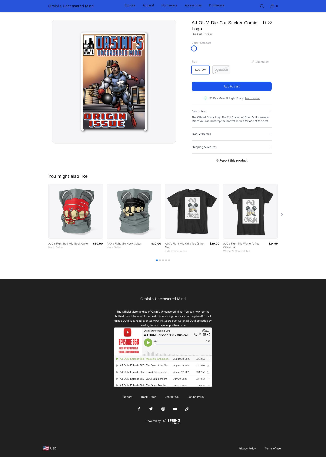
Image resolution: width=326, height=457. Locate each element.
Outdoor (221, 69)
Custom (200, 69)
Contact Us (171, 396)
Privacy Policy (247, 448)
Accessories (193, 5)
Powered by (153, 420)
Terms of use (273, 448)
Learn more (252, 98)
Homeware (169, 5)
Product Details (201, 134)
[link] (75, 211)
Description (199, 111)
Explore (130, 5)
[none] (260, 62)
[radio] (200, 69)
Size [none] (194, 62)
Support (127, 396)
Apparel (148, 5)
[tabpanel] (114, 81)
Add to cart (232, 86)
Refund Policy (196, 396)
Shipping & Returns (204, 147)
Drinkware (216, 5)
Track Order (148, 396)
